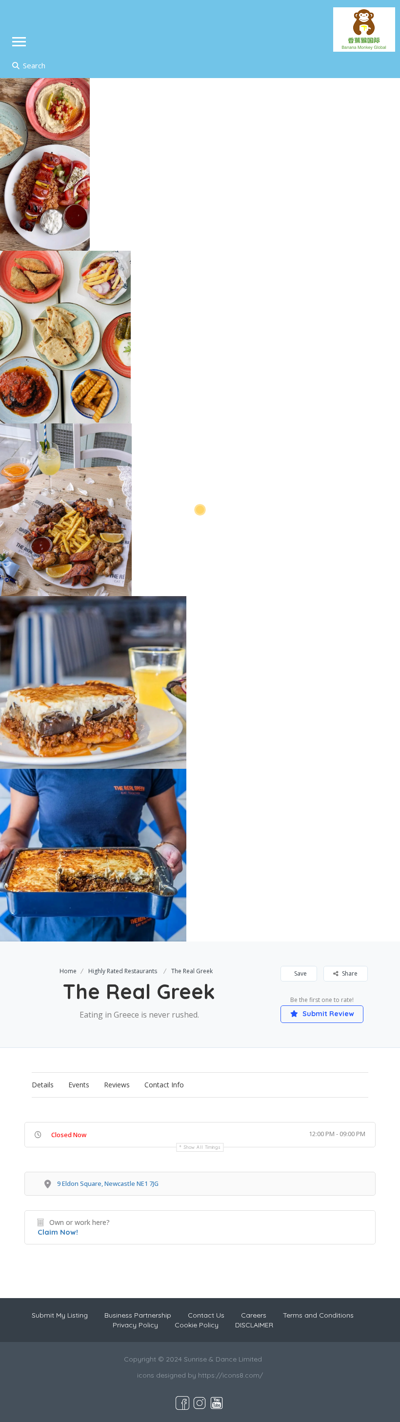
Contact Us (206, 1315)
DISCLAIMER (254, 1325)
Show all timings (202, 1147)
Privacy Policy (135, 1325)
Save (300, 973)
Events (78, 1084)
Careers (253, 1315)
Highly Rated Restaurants (122, 971)
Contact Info (164, 1084)
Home (68, 971)
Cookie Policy (197, 1325)
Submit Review (327, 1013)
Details (43, 1084)
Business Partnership (137, 1315)
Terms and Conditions (318, 1315)
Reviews (117, 1084)
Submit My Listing (60, 1315)
